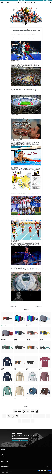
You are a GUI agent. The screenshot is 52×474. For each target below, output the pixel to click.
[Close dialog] (33, 228)
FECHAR (26, 244)
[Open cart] (50, 472)
